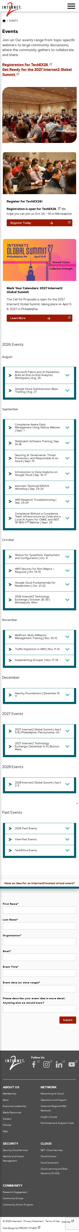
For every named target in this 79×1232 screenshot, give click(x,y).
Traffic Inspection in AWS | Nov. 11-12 (37, 649)
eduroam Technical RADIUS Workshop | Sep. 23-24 (32, 487)
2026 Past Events (26, 828)
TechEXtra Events (26, 850)
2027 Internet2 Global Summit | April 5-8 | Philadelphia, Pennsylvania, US (38, 731)
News (6, 1100)
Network (49, 1087)
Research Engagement (15, 1192)
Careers (7, 1119)
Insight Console (49, 1117)
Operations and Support (54, 1100)
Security (10, 1143)
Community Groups (13, 1198)
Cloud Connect (48, 1156)
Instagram (46, 1064)
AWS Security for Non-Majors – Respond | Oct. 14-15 (34, 570)
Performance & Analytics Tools (57, 1123)
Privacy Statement (34, 1221)
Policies (7, 1125)
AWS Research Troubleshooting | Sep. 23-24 (35, 501)
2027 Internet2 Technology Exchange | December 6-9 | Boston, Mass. (37, 746)
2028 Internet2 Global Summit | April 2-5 (38, 784)
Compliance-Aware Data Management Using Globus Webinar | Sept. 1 (37, 427)
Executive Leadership (14, 1106)
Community (12, 1185)
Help (5, 1131)
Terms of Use (52, 1221)
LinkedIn (59, 1064)
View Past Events (26, 839)
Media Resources (12, 1113)
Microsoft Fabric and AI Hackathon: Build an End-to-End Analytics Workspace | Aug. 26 (37, 375)
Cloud (46, 1143)
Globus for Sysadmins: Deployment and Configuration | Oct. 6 (37, 557)
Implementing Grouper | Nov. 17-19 (36, 660)
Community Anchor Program (18, 1205)
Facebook (33, 1064)
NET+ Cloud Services (52, 1150)
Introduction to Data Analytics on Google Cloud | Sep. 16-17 (36, 474)
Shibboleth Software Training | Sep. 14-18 (37, 443)
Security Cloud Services (15, 1150)
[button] (11, 8)
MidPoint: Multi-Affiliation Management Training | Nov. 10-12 (36, 637)
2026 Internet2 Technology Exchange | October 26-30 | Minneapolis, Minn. (32, 600)
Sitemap (68, 1222)
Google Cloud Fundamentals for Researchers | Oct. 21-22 (35, 584)
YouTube (71, 1064)
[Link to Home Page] (4, 21)
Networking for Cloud (52, 1094)
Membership (9, 1094)
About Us (11, 1087)
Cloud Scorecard (49, 1163)
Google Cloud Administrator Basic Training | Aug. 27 (36, 390)
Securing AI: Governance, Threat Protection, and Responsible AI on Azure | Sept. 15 (36, 458)
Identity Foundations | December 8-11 (37, 695)
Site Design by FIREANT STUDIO (22, 1228)
